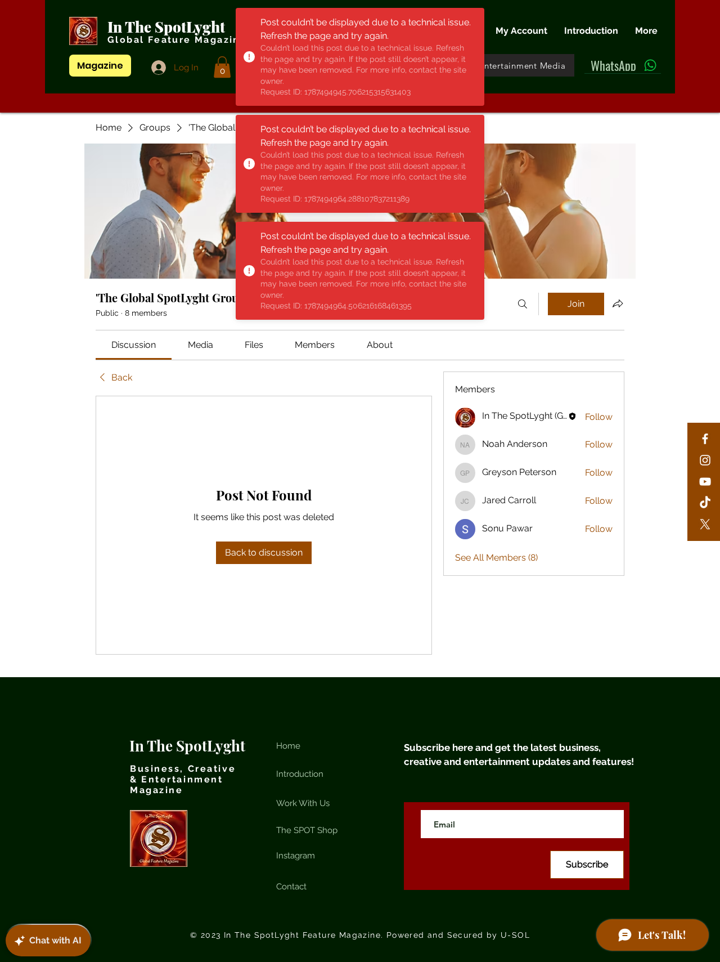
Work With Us (303, 803)
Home (288, 746)
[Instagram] (705, 460)
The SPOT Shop (307, 830)
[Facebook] (705, 439)
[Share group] (617, 303)
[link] (133, 344)
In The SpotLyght (167, 27)
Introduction (299, 774)
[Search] (522, 304)
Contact (291, 887)
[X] (705, 524)
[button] (222, 67)
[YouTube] (705, 482)
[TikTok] (705, 503)
